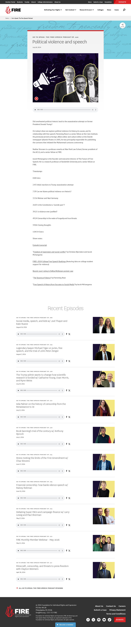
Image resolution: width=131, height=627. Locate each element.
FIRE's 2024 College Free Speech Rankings (49, 261)
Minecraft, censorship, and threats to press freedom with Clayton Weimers (42, 567)
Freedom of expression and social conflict (49, 252)
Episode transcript (40, 245)
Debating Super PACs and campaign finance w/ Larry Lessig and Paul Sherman (42, 513)
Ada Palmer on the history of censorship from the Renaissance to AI (41, 405)
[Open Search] (124, 10)
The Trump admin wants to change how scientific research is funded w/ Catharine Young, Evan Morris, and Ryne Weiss (42, 377)
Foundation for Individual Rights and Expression (59, 605)
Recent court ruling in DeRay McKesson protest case (53, 271)
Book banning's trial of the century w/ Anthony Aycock (39, 432)
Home (7, 18)
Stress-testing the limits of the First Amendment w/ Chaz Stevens (42, 459)
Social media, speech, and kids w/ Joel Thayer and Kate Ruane (41, 322)
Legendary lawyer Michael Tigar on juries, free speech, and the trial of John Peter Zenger (39, 349)
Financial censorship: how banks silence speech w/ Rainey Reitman (42, 486)
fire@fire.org (40, 612)
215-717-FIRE (52, 612)
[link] (13, 10)
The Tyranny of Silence (42, 278)
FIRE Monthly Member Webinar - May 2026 (37, 539)
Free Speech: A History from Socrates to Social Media (53, 284)
